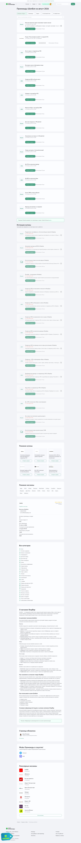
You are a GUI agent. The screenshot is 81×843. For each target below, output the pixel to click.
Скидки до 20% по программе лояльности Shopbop (37, 288)
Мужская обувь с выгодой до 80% (33, 107)
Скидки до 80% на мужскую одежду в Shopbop (36, 331)
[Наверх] (77, 840)
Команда (33, 831)
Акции (33, 4)
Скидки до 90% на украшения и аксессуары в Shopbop (38, 317)
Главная (18, 822)
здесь (50, 220)
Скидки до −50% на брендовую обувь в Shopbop (37, 359)
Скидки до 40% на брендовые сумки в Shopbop (36, 302)
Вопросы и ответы (60, 835)
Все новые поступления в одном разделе (35, 416)
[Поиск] (62, 17)
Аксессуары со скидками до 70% (33, 51)
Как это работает (59, 833)
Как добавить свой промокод (37, 833)
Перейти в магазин (23, 506)
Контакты (33, 835)
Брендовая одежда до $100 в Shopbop (34, 246)
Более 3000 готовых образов (32, 192)
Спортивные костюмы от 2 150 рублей (34, 136)
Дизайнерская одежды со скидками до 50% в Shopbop (38, 373)
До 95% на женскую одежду (32, 164)
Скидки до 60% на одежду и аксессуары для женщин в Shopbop (41, 345)
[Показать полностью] (61, 26)
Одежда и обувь (24, 822)
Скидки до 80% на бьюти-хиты (32, 79)
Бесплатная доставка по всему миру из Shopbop (37, 260)
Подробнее (52, 0)
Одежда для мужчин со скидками (33, 206)
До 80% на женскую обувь (31, 178)
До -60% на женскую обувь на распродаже (35, 402)
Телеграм (25, 752)
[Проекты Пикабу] (16, 4)
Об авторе (21, 738)
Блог (40, 4)
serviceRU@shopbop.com (25, 512)
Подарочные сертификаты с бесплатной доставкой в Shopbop (40, 232)
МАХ (24, 756)
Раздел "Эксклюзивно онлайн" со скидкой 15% (36, 36)
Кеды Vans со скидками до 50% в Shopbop (35, 387)
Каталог (27, 4)
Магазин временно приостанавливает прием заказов (38, 22)
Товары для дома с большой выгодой (34, 150)
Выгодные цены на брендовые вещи (34, 65)
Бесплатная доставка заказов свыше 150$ (35, 430)
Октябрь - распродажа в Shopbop (33, 274)
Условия (57, 831)
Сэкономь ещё (45, 4)
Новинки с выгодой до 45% (31, 93)
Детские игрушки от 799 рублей (33, 121)
